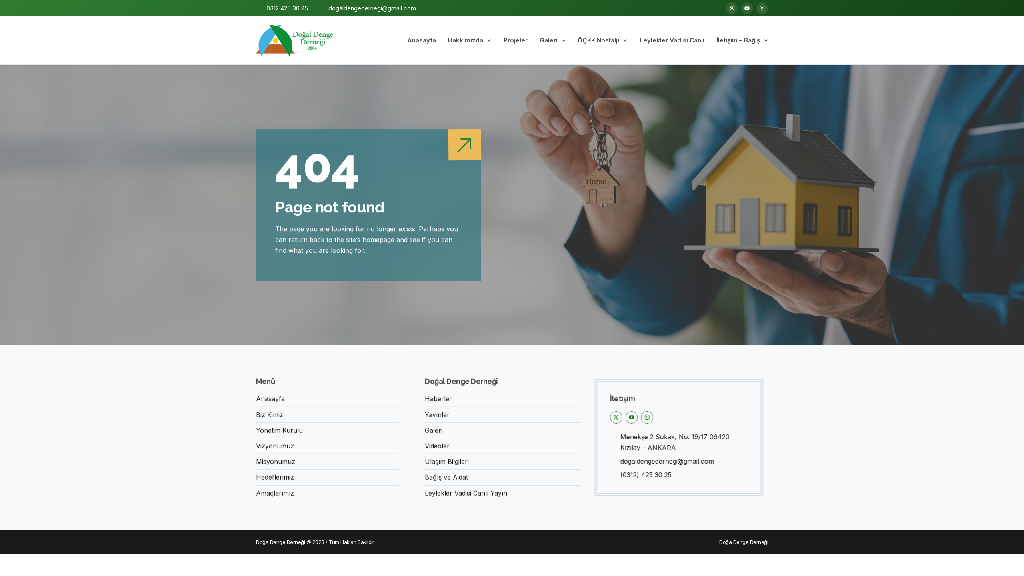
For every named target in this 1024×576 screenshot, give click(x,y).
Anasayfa (421, 40)
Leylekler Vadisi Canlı (672, 40)
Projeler (516, 40)
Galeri (549, 40)
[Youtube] (747, 8)
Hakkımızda (465, 40)
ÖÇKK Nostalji (598, 40)
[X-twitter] (732, 8)
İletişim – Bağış (738, 40)
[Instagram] (762, 8)
